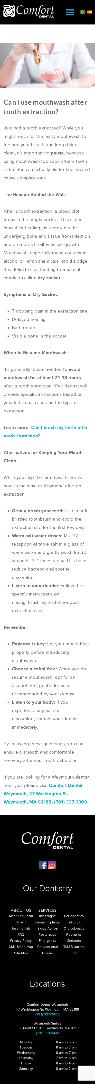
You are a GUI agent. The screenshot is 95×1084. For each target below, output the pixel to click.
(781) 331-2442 (47, 1033)
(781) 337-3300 (47, 1014)
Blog (73, 953)
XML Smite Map (21, 947)
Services (47, 910)
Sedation (74, 941)
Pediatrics (74, 935)
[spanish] (89, 11)
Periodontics (74, 916)
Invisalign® (47, 916)
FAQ (21, 935)
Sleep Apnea (48, 929)
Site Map (21, 953)
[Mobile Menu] (70, 12)
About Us (21, 910)
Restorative (47, 935)
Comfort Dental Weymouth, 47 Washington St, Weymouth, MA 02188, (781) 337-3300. (46, 794)
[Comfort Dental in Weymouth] (31, 11)
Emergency (48, 941)
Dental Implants (47, 922)
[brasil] (82, 11)
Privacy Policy (21, 941)
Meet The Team (21, 916)
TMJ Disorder (74, 947)
